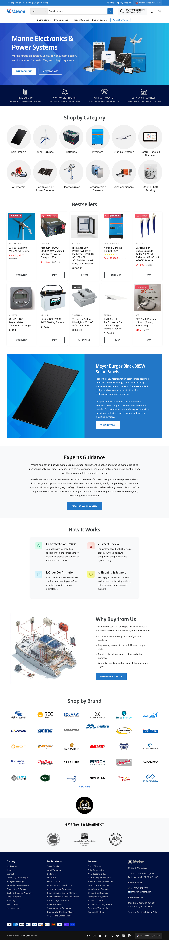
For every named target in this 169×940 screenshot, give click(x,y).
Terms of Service (136, 912)
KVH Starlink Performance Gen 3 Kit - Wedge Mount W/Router (113, 324)
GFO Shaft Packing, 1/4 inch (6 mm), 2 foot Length (146, 322)
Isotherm (150, 731)
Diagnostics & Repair (16, 889)
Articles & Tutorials (96, 900)
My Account (125, 3)
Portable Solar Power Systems (45, 188)
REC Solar (45, 715)
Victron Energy (19, 715)
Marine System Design (17, 877)
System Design (61, 20)
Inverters (97, 151)
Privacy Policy (151, 912)
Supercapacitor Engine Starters (62, 893)
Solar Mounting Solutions (59, 908)
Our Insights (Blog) (96, 912)
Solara (71, 715)
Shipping (11, 900)
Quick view (21, 275)
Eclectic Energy (19, 778)
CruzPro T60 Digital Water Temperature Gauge (20, 322)
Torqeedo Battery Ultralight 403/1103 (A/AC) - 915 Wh (82, 322)
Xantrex (45, 731)
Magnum (71, 731)
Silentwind (150, 715)
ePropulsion (150, 778)
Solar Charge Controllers (59, 900)
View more (84, 786)
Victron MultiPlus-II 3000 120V (113, 249)
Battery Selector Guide (98, 885)
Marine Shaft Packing (150, 188)
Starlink (71, 762)
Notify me (85, 340)
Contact (10, 874)
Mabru (98, 731)
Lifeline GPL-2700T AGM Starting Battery (52, 321)
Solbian (98, 778)
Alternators (18, 187)
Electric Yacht (71, 778)
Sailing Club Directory (98, 893)
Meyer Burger (98, 715)
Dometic (150, 762)
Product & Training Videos (100, 904)
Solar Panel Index (96, 870)
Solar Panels (18, 151)
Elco (45, 778)
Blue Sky (150, 746)
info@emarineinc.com (141, 892)
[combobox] (81, 11)
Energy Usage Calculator (99, 877)
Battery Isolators (54, 904)
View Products (50, 71)
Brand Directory (95, 866)
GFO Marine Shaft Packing (59, 915)
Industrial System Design (18, 885)
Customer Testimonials (98, 908)
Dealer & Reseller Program (19, 893)
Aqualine (71, 746)
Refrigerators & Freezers (98, 188)
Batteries (71, 151)
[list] (84, 805)
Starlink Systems (124, 151)
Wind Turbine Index (97, 874)
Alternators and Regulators (59, 889)
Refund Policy (13, 904)
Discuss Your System (84, 506)
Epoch (98, 762)
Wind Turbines (45, 151)
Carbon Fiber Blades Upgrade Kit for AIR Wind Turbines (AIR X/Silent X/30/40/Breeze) (147, 254)
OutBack (45, 762)
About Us (11, 870)
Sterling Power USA (124, 778)
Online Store (43, 20)
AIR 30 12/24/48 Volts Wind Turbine (19, 249)
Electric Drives (71, 187)
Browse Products (111, 676)
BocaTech (19, 762)
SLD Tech (19, 731)
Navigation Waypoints (98, 896)
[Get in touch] (152, 11)
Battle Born (124, 746)
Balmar (98, 746)
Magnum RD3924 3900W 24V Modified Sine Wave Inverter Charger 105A (52, 252)
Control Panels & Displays (150, 153)
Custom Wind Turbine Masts (60, 912)
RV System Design (15, 881)
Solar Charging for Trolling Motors (63, 896)
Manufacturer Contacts (98, 889)
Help (112, 3)
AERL (19, 746)
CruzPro (124, 762)
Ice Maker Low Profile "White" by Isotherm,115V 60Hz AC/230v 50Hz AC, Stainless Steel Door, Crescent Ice (83, 255)
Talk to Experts (24, 71)
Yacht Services (13, 908)
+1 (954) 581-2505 (139, 888)
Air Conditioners (123, 187)
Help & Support (14, 896)
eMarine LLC (17, 936)
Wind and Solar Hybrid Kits (59, 885)
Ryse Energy (124, 715)
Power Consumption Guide (100, 881)
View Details (107, 425)
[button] (159, 11)
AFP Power (45, 746)
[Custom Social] (129, 936)
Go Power (124, 731)
